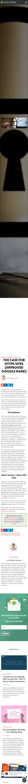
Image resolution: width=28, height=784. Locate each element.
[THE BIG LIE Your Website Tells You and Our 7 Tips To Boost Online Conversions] (14, 663)
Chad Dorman (14, 378)
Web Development (14, 535)
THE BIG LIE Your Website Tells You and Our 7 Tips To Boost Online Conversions (14, 679)
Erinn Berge (7, 735)
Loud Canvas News (7, 727)
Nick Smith (7, 685)
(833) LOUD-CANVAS (9, 520)
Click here (4, 511)
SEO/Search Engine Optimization (11, 357)
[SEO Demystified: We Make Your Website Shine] (14, 715)
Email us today (13, 518)
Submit (5, 634)
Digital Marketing (7, 674)
